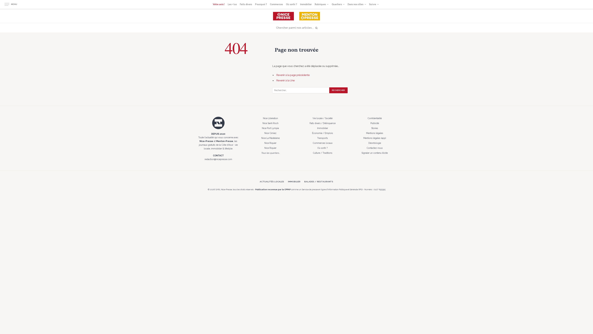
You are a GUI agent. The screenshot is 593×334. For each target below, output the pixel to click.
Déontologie (374, 143)
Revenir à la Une (285, 80)
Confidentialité (375, 118)
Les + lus (232, 4)
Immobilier (306, 4)
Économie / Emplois (322, 133)
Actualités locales (272, 181)
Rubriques (320, 4)
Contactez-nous (375, 148)
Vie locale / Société (322, 118)
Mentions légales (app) (374, 138)
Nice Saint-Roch (270, 123)
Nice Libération (270, 118)
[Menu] (7, 4)
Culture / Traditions (322, 153)
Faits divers (246, 4)
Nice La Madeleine (270, 138)
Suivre (372, 4)
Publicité (374, 123)
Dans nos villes (355, 4)
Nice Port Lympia (270, 128)
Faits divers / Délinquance (323, 123)
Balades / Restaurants (318, 181)
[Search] (296, 27)
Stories (374, 128)
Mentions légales (374, 133)
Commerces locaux (322, 143)
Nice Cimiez (270, 133)
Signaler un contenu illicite (375, 153)
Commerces (276, 4)
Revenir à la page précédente (293, 75)
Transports (322, 138)
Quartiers (337, 4)
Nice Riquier (270, 143)
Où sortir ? (291, 4)
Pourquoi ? (261, 4)
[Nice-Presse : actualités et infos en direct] (283, 16)
